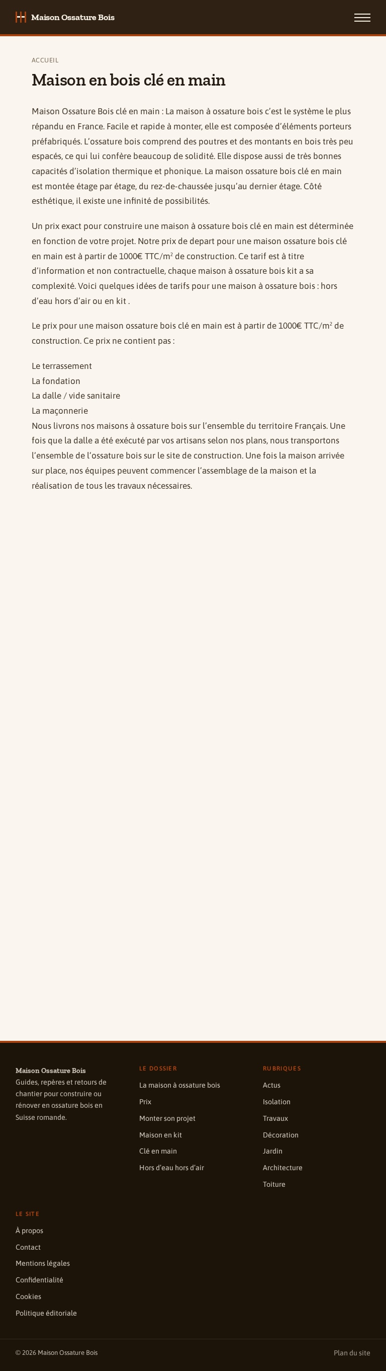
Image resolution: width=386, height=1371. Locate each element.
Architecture (283, 1168)
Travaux (275, 1118)
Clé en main (158, 1151)
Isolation (277, 1102)
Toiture (274, 1184)
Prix (145, 1102)
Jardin (272, 1151)
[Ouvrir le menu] (362, 17)
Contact (28, 1247)
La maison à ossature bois (179, 1085)
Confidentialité (39, 1280)
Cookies (28, 1296)
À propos (29, 1231)
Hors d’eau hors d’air (171, 1168)
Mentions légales (43, 1263)
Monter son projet (167, 1118)
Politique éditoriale (46, 1313)
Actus (271, 1085)
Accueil (45, 60)
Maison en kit (160, 1135)
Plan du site (352, 1353)
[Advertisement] (193, 579)
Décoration (281, 1135)
